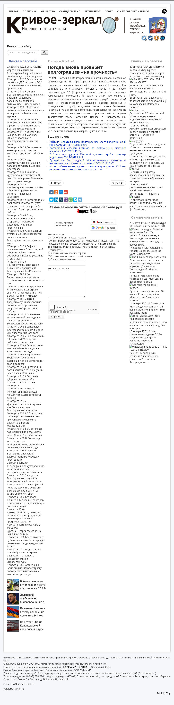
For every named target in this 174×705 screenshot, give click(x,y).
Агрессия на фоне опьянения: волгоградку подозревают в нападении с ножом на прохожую (24, 569)
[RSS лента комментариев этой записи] (64, 234)
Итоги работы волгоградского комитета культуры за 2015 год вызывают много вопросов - (87, 168)
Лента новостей (23, 61)
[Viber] (66, 199)
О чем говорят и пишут (133, 11)
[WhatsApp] (70, 199)
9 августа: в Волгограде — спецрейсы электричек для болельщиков (24, 478)
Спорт (109, 11)
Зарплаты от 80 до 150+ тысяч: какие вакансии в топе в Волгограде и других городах (25, 359)
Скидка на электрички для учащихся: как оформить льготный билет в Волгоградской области (24, 124)
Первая (13, 11)
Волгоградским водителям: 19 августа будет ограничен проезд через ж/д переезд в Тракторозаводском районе (25, 206)
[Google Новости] (103, 227)
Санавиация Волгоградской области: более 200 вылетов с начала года (25, 329)
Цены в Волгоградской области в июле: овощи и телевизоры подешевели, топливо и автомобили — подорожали (25, 98)
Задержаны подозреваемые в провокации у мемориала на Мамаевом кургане (25, 111)
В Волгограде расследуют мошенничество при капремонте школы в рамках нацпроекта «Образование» (24, 419)
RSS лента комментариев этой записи (70, 256)
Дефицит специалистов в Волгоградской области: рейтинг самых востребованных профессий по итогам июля (25, 252)
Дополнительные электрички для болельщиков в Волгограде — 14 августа (24, 405)
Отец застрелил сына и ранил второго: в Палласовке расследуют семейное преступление (21, 221)
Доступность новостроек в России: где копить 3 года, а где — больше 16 (25, 152)
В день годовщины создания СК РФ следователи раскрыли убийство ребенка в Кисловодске (145, 347)
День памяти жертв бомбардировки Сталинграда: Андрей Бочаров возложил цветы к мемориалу (24, 71)
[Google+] (66, 192)
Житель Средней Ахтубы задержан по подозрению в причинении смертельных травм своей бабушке (24, 305)
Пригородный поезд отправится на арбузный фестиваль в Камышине (25, 370)
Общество (48, 11)
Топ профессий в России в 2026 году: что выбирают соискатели (25, 339)
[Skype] (75, 199)
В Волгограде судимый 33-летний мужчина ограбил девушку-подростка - (87, 155)
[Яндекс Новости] (103, 222)
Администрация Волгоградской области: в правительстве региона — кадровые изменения (25, 190)
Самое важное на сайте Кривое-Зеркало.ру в (87, 207)
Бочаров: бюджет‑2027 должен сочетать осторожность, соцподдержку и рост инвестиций (25, 501)
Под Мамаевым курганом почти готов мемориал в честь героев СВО (25, 278)
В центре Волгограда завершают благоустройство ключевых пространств (23, 455)
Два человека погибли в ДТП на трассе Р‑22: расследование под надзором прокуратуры (24, 84)
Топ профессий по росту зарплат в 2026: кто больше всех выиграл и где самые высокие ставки (25, 489)
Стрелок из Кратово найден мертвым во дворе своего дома (146, 288)
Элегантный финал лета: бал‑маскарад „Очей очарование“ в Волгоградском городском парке (23, 138)
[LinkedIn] (56, 199)
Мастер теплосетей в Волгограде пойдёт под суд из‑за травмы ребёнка (24, 393)
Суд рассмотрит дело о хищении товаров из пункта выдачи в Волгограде (23, 164)
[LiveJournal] (61, 199)
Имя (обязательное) (58, 268)
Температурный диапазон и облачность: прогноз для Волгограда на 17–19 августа (24, 266)
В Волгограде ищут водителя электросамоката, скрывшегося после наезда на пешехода (25, 442)
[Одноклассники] (56, 192)
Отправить (56, 316)
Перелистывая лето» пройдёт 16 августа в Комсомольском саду (25, 348)
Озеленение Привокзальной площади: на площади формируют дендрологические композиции (25, 319)
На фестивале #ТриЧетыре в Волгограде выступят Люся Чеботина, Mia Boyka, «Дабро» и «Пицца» (25, 291)
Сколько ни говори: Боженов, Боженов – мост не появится (146, 260)
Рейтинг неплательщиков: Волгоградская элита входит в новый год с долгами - (87, 143)
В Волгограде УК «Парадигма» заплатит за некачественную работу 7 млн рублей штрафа (148, 316)
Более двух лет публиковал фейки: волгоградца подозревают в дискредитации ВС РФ (25, 541)
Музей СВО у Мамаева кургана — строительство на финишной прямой (24, 529)
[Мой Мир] (61, 192)
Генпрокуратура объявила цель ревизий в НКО (147, 233)
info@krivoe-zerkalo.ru (23, 684)
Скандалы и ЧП (69, 11)
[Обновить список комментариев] (65, 234)
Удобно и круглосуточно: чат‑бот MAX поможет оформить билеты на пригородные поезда (25, 176)
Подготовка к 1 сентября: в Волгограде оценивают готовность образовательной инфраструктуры (24, 555)
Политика (30, 11)
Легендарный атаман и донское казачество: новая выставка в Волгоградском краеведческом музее (25, 237)
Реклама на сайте (13, 688)
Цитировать (55, 250)
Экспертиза (92, 11)
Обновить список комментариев (67, 253)
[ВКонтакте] (51, 192)
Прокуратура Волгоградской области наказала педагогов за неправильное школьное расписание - (87, 162)
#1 (51, 237)
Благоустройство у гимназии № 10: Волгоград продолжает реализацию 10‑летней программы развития (24, 515)
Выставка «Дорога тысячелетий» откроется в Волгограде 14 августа (22, 381)
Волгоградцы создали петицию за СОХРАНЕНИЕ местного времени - (87, 149)
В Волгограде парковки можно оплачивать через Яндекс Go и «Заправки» (24, 431)
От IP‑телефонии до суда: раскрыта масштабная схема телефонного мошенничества (25, 467)
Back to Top (164, 693)
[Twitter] (51, 199)
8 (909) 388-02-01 (36, 676)
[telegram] (80, 199)
